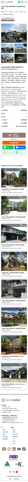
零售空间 (15, 436)
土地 (14, 443)
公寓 (14, 429)
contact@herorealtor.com (15, 422)
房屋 (14, 432)
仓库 (14, 441)
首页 (4, 429)
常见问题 (5, 432)
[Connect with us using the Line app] (19, 2)
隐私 (10, 479)
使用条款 (16, 479)
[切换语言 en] (10, 472)
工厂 (14, 439)
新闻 (4, 434)
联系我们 (5, 439)
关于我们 (5, 436)
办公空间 (15, 434)
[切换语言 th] (13, 472)
